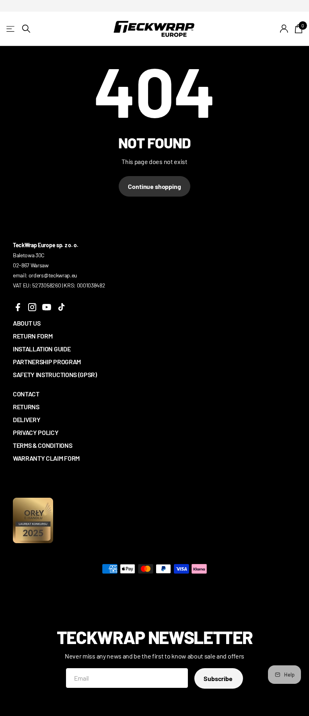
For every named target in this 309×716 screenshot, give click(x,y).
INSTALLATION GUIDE (41, 349)
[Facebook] (18, 307)
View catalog (11, 29)
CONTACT (26, 394)
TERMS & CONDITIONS (42, 445)
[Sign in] (284, 29)
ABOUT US (26, 323)
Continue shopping (154, 186)
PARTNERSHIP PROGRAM (47, 361)
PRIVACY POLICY (36, 432)
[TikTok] (61, 307)
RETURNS (26, 406)
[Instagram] (32, 307)
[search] (26, 29)
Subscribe (218, 678)
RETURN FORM (32, 336)
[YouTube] (47, 307)
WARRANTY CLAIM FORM (46, 458)
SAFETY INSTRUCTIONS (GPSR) (55, 374)
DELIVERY (26, 419)
